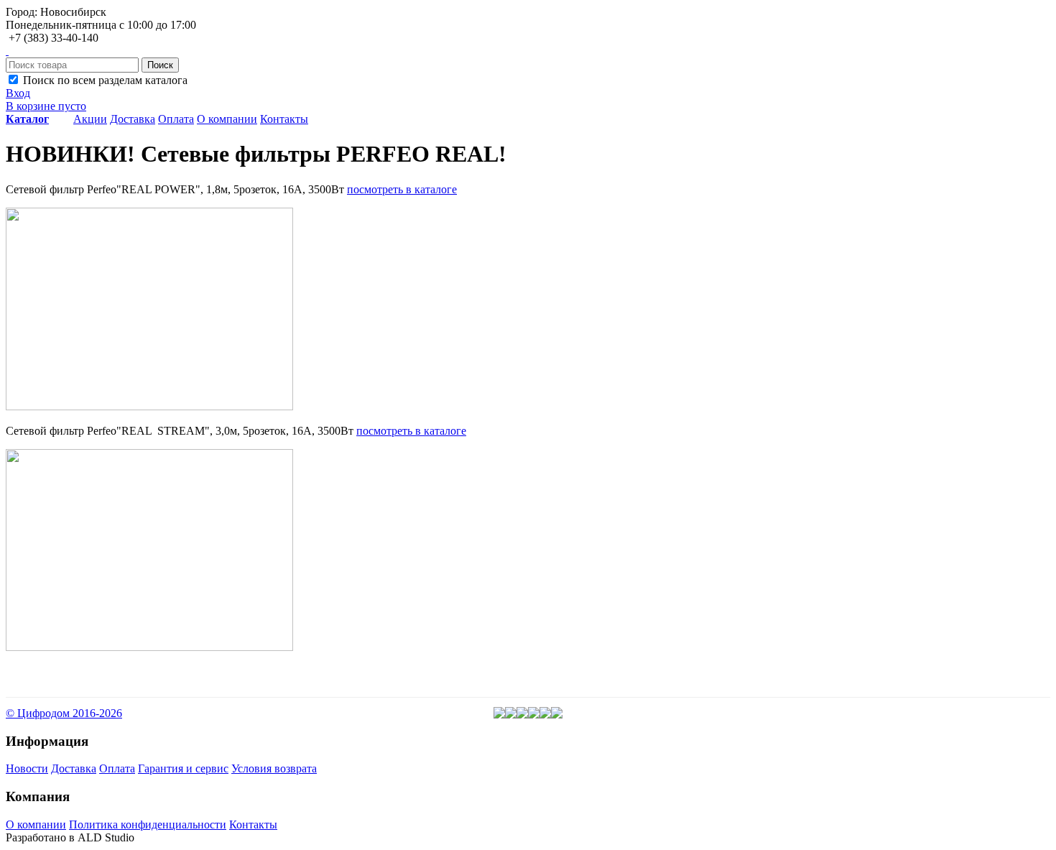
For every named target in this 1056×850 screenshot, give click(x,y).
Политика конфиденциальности (147, 824)
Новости (27, 768)
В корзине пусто (46, 106)
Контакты (284, 119)
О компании (227, 119)
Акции (90, 119)
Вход (18, 93)
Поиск (160, 65)
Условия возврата (274, 768)
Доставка (132, 119)
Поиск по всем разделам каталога (103, 80)
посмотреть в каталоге (402, 189)
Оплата (176, 119)
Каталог (27, 119)
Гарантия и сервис (183, 768)
